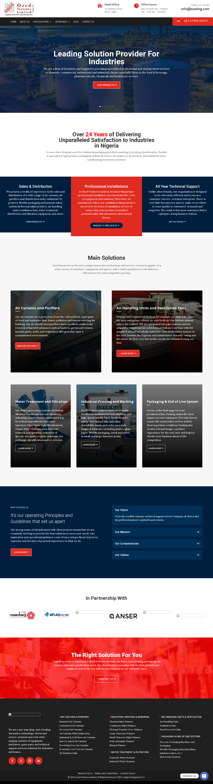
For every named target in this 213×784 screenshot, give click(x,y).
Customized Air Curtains (71, 725)
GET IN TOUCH (176, 221)
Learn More (127, 353)
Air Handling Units (169, 721)
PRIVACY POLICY (85, 773)
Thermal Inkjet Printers (121, 721)
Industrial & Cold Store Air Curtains (77, 737)
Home (13, 22)
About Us (25, 22)
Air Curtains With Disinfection (74, 733)
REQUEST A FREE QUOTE (105, 225)
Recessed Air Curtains (70, 729)
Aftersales (61, 22)
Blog (76, 22)
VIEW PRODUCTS (34, 221)
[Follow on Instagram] (30, 760)
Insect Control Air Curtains (73, 741)
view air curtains (26, 345)
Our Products (105, 84)
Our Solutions (41, 22)
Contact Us (88, 22)
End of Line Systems (170, 756)
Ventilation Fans (168, 725)
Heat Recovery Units (170, 729)
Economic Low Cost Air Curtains (76, 749)
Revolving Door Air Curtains (73, 745)
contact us (106, 678)
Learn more (24, 448)
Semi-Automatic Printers (121, 741)
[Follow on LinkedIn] (38, 760)
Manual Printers (117, 745)
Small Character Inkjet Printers (124, 737)
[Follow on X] (21, 760)
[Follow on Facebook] (12, 760)
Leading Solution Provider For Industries (106, 57)
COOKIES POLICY (127, 773)
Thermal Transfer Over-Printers (125, 729)
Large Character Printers (122, 733)
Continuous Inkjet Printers (122, 725)
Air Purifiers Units (68, 753)
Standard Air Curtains (70, 721)
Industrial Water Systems (122, 761)
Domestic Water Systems (122, 757)
